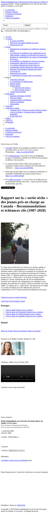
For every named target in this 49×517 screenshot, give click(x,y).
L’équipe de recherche (13, 14)
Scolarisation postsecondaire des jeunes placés (26, 67)
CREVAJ (8, 120)
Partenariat (9, 16)
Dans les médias (16, 98)
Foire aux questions (12, 18)
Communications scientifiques (21, 100)
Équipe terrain (15, 86)
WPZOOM (21, 505)
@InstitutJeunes (14, 156)
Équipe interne (15, 84)
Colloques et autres (12, 108)
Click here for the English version (13, 301)
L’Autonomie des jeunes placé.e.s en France (26, 75)
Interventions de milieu (18, 73)
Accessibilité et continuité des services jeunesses (27, 61)
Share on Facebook (20, 331)
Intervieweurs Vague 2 (23, 90)
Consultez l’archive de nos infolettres (14, 460)
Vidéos (7, 118)
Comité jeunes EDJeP (18, 92)
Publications (9, 94)
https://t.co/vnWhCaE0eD (14, 176)
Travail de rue (15, 71)
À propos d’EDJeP (17, 41)
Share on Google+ (34, 331)
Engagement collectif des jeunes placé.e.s (25, 63)
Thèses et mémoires (17, 102)
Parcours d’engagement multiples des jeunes (26, 69)
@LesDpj (9, 148)
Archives (4, 450)
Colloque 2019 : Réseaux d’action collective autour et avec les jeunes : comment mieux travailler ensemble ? (28, 112)
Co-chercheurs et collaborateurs (21, 82)
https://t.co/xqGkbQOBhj (24, 168)
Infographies (14, 104)
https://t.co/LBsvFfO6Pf (25, 152)
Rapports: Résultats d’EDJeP (20, 96)
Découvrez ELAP (16, 45)
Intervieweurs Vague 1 (23, 88)
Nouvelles (9, 106)
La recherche (10, 10)
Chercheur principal (17, 79)
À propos (8, 39)
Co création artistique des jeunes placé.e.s (25, 65)
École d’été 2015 (16, 116)
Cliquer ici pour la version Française (14, 297)
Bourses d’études (11, 12)
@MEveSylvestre (14, 180)
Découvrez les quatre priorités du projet (24, 43)
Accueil (8, 37)
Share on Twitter (7, 331)
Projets (7, 47)
